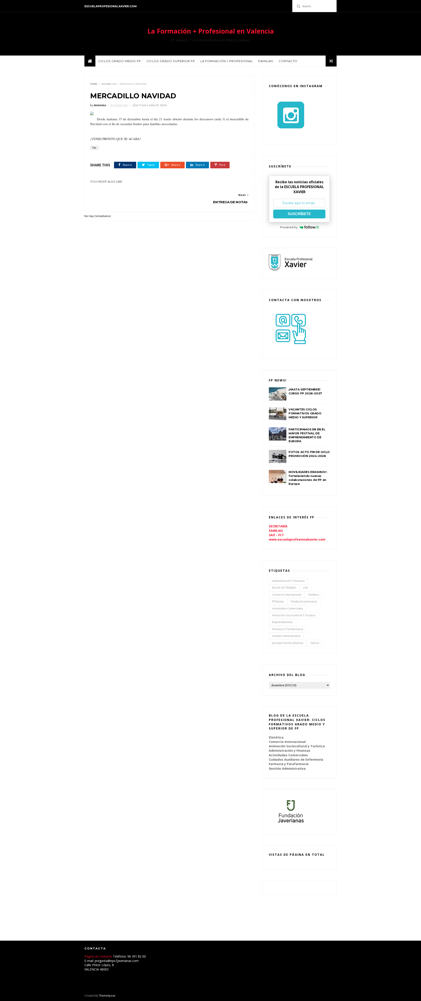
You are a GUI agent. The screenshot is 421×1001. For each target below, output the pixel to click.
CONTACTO (288, 61)
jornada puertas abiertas (287, 643)
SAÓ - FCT (276, 535)
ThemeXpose (107, 995)
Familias (265, 61)
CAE (305, 587)
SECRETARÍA (278, 526)
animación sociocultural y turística (293, 615)
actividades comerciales (287, 608)
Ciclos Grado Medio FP (119, 61)
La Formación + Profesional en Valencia (210, 31)
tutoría (314, 643)
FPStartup (278, 601)
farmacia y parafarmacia (287, 629)
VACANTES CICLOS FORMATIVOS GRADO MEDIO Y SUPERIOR (305, 413)
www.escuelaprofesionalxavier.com (297, 539)
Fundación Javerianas (304, 601)
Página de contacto (98, 956)
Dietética (313, 595)
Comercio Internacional (286, 595)
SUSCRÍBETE (299, 214)
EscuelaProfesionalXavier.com (110, 6)
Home (93, 84)
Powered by (289, 227)
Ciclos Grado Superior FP (170, 61)
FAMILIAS (276, 530)
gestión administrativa (286, 636)
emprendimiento (282, 622)
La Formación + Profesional (226, 61)
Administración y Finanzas (288, 581)
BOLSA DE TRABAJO (284, 587)
